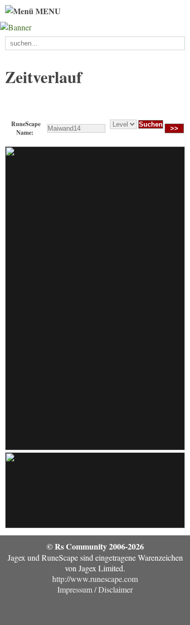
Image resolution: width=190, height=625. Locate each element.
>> (174, 128)
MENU (47, 11)
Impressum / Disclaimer (95, 589)
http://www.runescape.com (95, 578)
